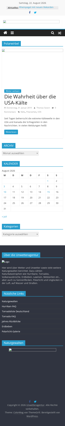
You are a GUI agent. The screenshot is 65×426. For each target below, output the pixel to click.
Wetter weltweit (13, 91)
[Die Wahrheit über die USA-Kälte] (32, 50)
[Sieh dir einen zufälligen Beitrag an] (59, 33)
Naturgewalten (10, 301)
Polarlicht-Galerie (11, 331)
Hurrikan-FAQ (9, 306)
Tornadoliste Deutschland (15, 311)
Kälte (23, 112)
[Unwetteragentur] (5, 33)
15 (48, 191)
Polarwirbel (31, 112)
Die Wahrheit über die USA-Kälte (30, 99)
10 (5, 191)
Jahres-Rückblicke (11, 321)
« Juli (4, 216)
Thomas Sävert (43, 107)
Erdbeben (7, 326)
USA (39, 112)
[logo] (5, 261)
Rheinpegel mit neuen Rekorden (36, 7)
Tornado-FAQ (9, 316)
